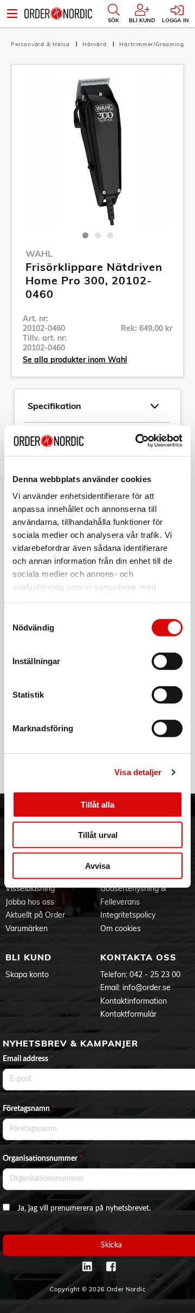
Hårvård (95, 44)
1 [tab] (85, 235)
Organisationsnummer (42, 1158)
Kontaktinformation (133, 1001)
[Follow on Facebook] (111, 1266)
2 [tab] (98, 235)
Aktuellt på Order (35, 915)
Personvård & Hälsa (41, 44)
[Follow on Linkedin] (87, 1266)
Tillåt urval (98, 835)
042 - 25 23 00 (154, 974)
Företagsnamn (29, 1109)
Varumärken (26, 928)
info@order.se (146, 987)
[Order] (58, 14)
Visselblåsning (30, 888)
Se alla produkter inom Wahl (75, 360)
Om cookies (120, 928)
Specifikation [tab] (54, 405)
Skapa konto (27, 974)
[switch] (167, 661)
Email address (28, 1059)
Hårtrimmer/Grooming (151, 44)
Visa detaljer (137, 772)
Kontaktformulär (128, 1014)
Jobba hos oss (29, 902)
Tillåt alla (97, 804)
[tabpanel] (97, 150)
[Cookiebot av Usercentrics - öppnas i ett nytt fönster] (138, 441)
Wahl (39, 253)
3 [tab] (110, 235)
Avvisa (97, 865)
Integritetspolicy (127, 915)
